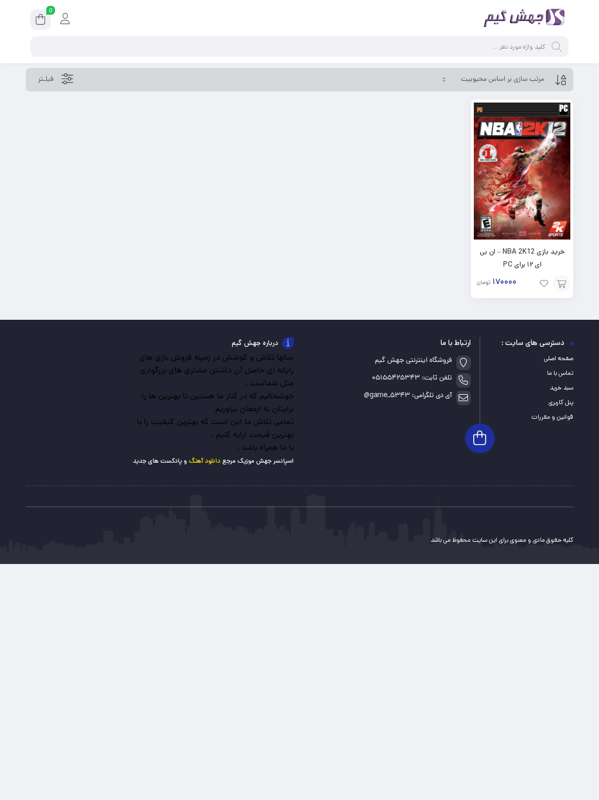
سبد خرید (561, 387)
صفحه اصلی (558, 358)
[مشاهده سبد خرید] (41, 21)
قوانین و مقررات (552, 417)
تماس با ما (560, 373)
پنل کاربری (561, 402)
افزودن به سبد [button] (561, 283)
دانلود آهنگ (205, 461)
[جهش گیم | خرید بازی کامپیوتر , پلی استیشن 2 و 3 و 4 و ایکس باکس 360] (521, 19)
